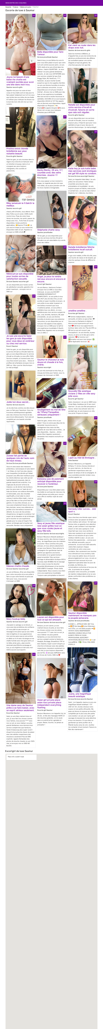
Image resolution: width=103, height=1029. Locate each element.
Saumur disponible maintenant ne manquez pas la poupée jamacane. (82, 615)
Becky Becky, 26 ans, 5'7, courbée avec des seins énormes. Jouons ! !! (50, 172)
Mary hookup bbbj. (15, 619)
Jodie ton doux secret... (18, 402)
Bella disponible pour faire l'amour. (50, 53)
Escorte (8, 7)
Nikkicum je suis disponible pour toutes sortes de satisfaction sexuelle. (19, 276)
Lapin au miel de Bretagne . (81, 457)
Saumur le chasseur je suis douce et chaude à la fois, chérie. (50, 362)
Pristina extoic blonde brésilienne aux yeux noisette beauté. (17, 151)
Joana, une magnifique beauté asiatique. (79, 695)
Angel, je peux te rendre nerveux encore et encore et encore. (51, 279)
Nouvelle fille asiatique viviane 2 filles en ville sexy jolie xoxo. (81, 393)
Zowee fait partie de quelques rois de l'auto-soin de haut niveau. (20, 458)
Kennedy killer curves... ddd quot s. (82, 510)
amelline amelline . (77, 310)
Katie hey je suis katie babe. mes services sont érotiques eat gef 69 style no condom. (82, 171)
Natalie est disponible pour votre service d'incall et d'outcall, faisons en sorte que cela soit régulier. (81, 109)
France (15, 7)
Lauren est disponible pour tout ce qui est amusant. (50, 618)
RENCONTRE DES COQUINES (16, 3)
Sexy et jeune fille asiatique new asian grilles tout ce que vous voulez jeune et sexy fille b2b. (50, 527)
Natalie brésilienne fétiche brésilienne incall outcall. (81, 248)
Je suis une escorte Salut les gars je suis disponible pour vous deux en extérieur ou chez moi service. (20, 340)
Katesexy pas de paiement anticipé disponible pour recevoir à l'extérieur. (50, 481)
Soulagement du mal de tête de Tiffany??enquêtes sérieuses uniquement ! (51, 412)
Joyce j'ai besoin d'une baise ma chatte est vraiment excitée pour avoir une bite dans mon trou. (20, 81)
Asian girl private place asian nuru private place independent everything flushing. (49, 704)
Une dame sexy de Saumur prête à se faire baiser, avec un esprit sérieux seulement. (20, 708)
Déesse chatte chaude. (18, 566)
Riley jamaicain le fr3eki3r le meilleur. (20, 204)
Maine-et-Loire (25, 7)
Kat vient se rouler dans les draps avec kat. (81, 46)
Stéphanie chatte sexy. (48, 230)
